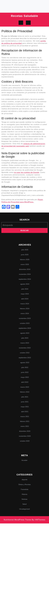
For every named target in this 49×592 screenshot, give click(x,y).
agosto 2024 (24, 284)
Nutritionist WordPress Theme (17, 520)
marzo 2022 (24, 387)
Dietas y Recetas (24, 484)
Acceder (24, 460)
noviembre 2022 (25, 348)
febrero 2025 (24, 259)
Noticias (24, 499)
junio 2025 (24, 255)
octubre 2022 (25, 353)
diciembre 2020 (24, 431)
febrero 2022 (24, 392)
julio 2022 (24, 367)
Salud (24, 504)
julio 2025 (24, 250)
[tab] (21, 23)
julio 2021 (24, 397)
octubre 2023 (25, 323)
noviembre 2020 (25, 436)
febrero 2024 (24, 308)
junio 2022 (24, 372)
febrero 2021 (24, 421)
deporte (24, 479)
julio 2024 (24, 289)
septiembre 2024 (25, 279)
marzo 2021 (24, 416)
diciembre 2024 (24, 269)
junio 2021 (24, 402)
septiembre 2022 (25, 358)
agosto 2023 (24, 333)
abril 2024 (24, 299)
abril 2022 (24, 382)
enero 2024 (25, 313)
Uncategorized (24, 509)
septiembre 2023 (25, 328)
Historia (24, 494)
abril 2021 (24, 411)
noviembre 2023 (25, 318)
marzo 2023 (24, 343)
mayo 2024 (25, 294)
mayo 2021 (25, 407)
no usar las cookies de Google (26, 172)
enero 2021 (25, 426)
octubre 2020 (25, 441)
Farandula (24, 489)
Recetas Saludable (24, 15)
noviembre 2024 (25, 274)
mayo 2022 (25, 377)
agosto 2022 (24, 362)
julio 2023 (24, 338)
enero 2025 (25, 264)
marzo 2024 (24, 304)
